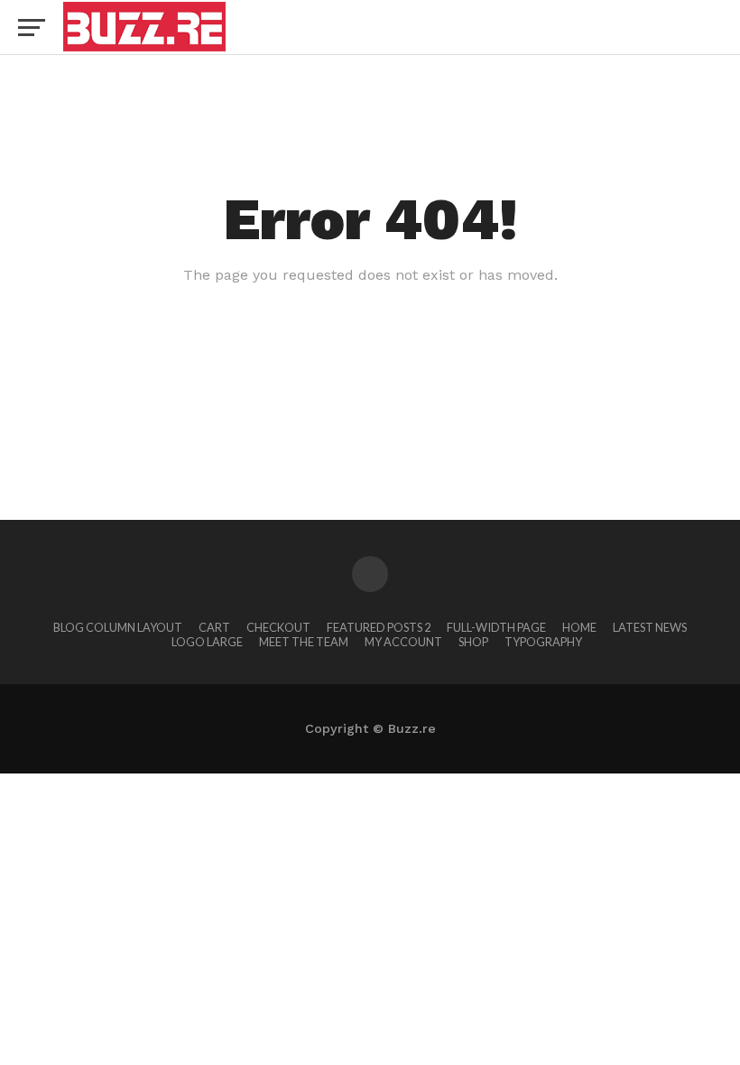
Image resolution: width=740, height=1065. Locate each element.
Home (579, 627)
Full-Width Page (496, 627)
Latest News (650, 627)
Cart (214, 627)
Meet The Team (303, 641)
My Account (403, 641)
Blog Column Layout (117, 627)
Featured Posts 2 (378, 627)
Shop (473, 641)
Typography (543, 641)
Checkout (278, 627)
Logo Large (207, 641)
